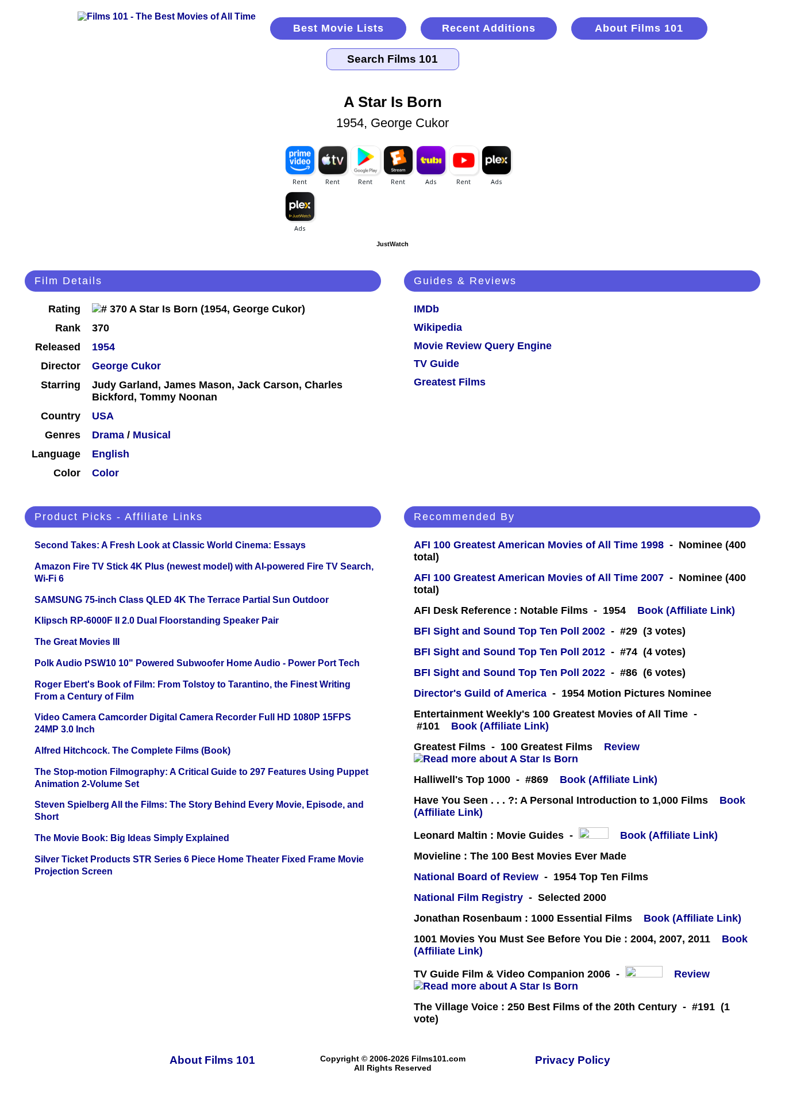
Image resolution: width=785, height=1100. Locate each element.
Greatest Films (450, 382)
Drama (108, 435)
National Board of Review (476, 877)
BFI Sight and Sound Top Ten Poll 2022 (509, 672)
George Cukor (126, 366)
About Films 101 (639, 28)
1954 (103, 347)
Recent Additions (489, 28)
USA (103, 416)
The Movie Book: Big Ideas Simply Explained (131, 838)
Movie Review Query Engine (483, 346)
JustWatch (392, 243)
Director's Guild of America (480, 693)
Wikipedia (438, 327)
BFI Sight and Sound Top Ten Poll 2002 (509, 631)
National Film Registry (468, 897)
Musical (152, 435)
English (110, 454)
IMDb (426, 309)
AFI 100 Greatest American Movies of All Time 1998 (539, 545)
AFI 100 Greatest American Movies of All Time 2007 (539, 577)
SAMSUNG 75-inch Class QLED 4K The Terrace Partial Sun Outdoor (181, 600)
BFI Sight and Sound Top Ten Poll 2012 (509, 652)
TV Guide (436, 363)
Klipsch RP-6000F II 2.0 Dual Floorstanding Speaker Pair (156, 620)
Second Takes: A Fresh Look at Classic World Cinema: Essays (170, 545)
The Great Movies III (77, 642)
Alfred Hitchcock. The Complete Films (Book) (132, 750)
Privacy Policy (572, 1060)
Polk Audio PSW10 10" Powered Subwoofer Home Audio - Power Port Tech (197, 663)
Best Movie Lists (338, 28)
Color (105, 473)
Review (624, 747)
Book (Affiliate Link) (686, 610)
